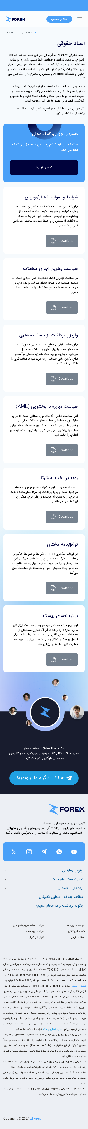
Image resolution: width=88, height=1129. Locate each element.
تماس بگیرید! (44, 167)
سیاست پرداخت (35, 931)
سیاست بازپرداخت (75, 925)
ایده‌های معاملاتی (70, 888)
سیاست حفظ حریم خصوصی (28, 925)
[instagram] (29, 851)
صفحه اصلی (11, 33)
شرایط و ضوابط (35, 937)
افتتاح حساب (59, 19)
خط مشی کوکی (76, 931)
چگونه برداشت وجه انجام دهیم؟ (59, 906)
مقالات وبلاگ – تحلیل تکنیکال (61, 897)
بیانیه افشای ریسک (52, 1029)
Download (65, 241)
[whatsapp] (59, 851)
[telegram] (44, 851)
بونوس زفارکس (72, 871)
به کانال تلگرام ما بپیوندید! (40, 778)
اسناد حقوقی (26, 33)
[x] (14, 851)
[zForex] (15, 19)
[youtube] (74, 852)
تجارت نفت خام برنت (67, 879)
